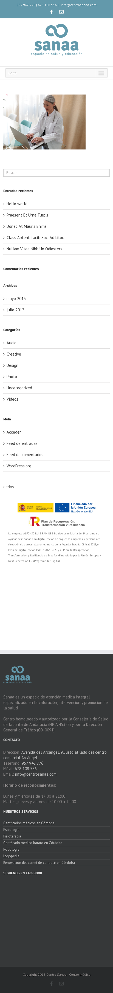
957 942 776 (26, 5)
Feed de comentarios (25, 454)
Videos (12, 399)
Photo (12, 376)
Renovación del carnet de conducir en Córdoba (39, 862)
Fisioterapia (12, 836)
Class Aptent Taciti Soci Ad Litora (36, 237)
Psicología (11, 829)
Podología (11, 849)
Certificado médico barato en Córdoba (32, 843)
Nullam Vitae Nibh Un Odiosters (34, 248)
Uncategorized (19, 387)
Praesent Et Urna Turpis (27, 215)
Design (12, 365)
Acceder (14, 432)
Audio (11, 342)
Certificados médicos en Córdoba (29, 823)
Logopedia (11, 856)
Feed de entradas (22, 443)
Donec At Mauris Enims (27, 226)
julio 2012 (15, 309)
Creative (14, 354)
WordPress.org (19, 465)
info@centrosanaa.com (79, 5)
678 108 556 (47, 5)
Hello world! (18, 203)
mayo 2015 (16, 298)
